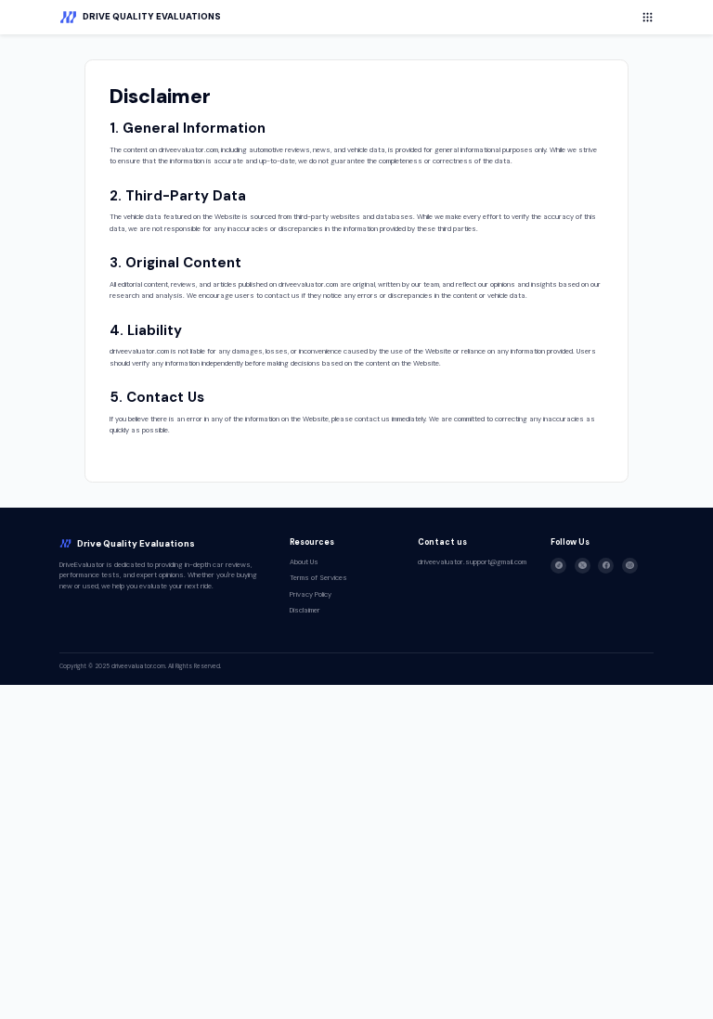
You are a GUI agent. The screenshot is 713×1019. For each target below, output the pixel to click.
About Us (304, 562)
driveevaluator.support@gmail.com (472, 562)
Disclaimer (305, 610)
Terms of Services (318, 578)
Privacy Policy (310, 594)
